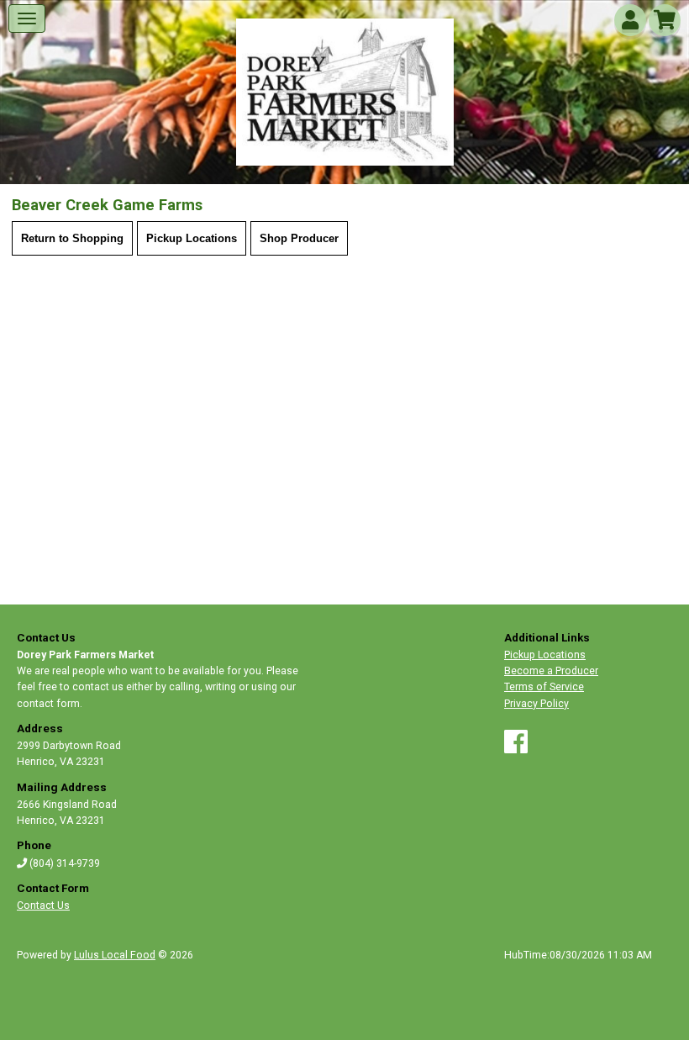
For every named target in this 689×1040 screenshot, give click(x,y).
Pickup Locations (191, 238)
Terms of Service (544, 687)
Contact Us (43, 905)
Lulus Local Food (114, 955)
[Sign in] (630, 23)
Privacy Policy (536, 704)
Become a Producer (551, 671)
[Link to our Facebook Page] (516, 748)
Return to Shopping (72, 238)
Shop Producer (299, 238)
